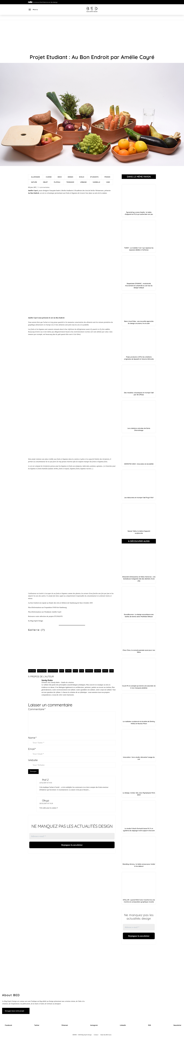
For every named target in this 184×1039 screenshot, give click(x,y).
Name (32, 737)
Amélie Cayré (57, 612)
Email (32, 749)
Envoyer (33, 771)
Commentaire (36, 709)
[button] (33, 9)
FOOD (54, 607)
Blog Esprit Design (36, 621)
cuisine (104, 193)
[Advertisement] (92, 36)
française (53, 190)
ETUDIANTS (58, 616)
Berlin (64, 190)
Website (33, 760)
